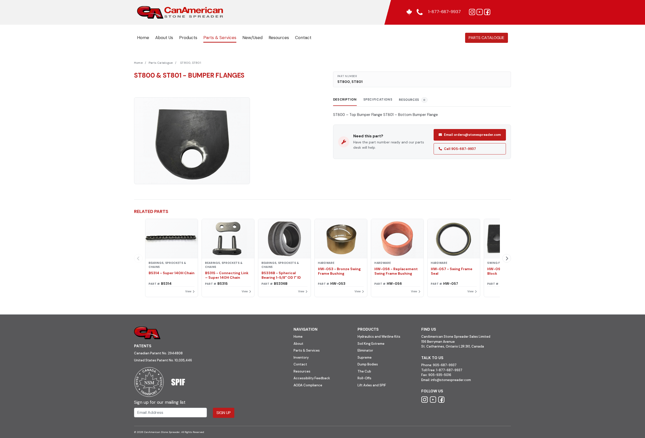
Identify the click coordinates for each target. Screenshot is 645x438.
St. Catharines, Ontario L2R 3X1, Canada (452, 346)
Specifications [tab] (378, 100)
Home (143, 37)
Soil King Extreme (371, 343)
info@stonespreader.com (451, 380)
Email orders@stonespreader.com (472, 135)
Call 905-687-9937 (460, 149)
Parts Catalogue (486, 37)
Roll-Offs (364, 378)
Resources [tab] (412, 100)
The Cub (364, 371)
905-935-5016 (439, 375)
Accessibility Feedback (312, 378)
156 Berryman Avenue (438, 341)
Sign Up (223, 412)
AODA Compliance (308, 385)
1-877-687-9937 (449, 370)
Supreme (365, 357)
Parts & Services (307, 350)
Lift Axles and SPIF (372, 385)
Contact (303, 37)
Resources (279, 37)
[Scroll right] (506, 258)
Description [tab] (345, 100)
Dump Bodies (368, 364)
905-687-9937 (445, 365)
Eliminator (365, 350)
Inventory (301, 357)
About (298, 343)
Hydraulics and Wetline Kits (379, 336)
